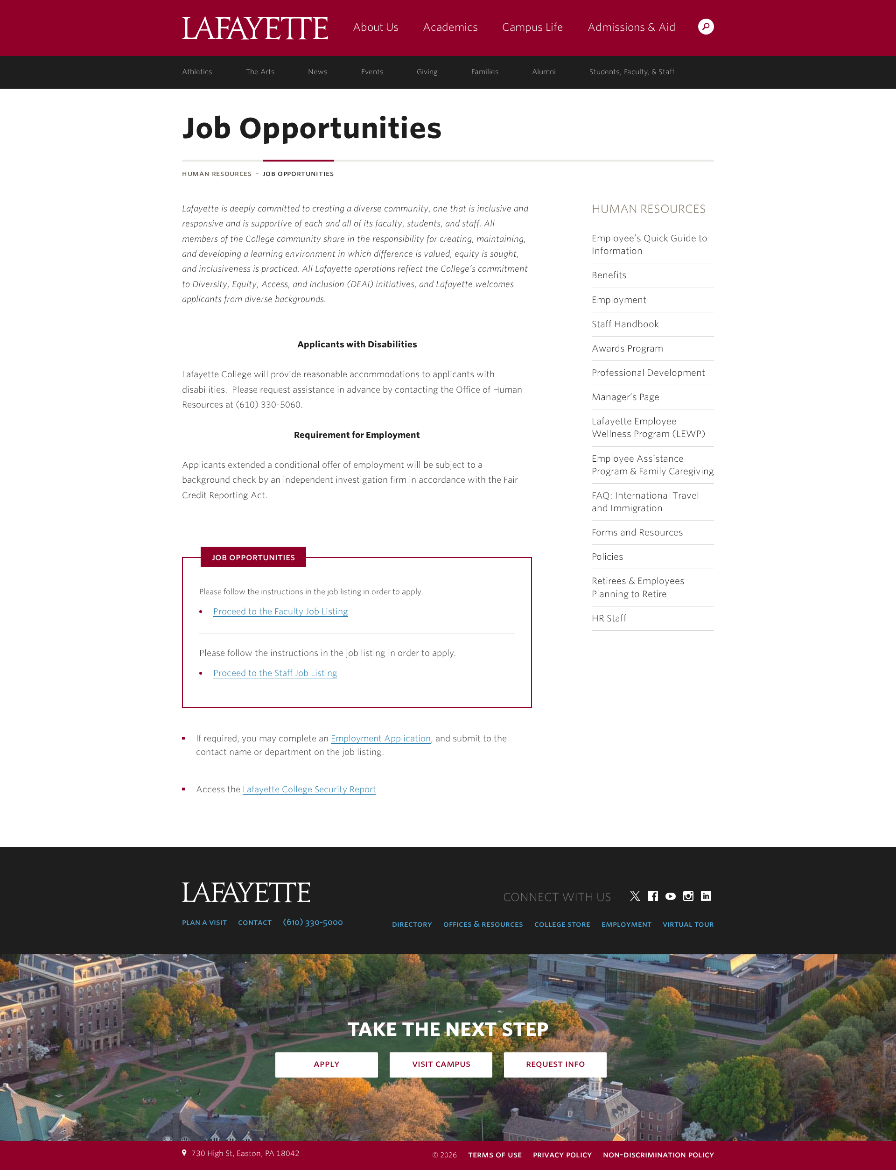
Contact (255, 922)
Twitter (635, 896)
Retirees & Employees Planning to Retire (638, 587)
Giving (427, 72)
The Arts (260, 72)
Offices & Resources (483, 924)
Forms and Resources (637, 532)
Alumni (544, 72)
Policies (607, 556)
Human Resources (217, 173)
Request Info (555, 1063)
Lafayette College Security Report (309, 789)
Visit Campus (441, 1063)
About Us (376, 27)
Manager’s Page (625, 397)
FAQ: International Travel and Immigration (645, 502)
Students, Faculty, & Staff (631, 72)
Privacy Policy (562, 1154)
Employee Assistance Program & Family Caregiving (653, 465)
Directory (412, 924)
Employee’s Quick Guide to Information (649, 244)
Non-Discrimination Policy (658, 1154)
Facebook (653, 896)
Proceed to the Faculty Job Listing (280, 611)
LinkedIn (706, 896)
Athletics (197, 72)
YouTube (671, 896)
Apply (327, 1063)
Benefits (609, 275)
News (318, 72)
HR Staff (609, 618)
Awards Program (627, 348)
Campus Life (532, 27)
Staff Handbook (625, 324)
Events (372, 72)
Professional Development (648, 372)
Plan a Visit (204, 922)
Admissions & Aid (632, 27)
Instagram (688, 896)
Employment (619, 300)
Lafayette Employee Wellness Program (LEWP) (649, 427)
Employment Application (381, 738)
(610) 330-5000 (313, 922)
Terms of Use (495, 1154)
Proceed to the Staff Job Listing (275, 673)
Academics (450, 27)
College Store (562, 924)
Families (485, 72)
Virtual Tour (688, 924)
